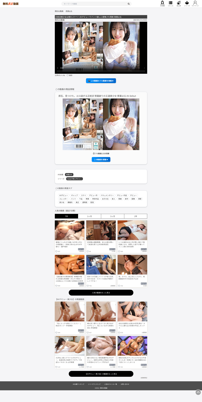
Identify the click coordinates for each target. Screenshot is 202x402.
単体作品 (95, 199)
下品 (80, 199)
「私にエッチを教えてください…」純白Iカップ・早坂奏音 (69, 324)
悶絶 (120, 199)
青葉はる (69, 174)
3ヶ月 (112, 216)
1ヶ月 (89, 216)
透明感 (84, 202)
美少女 (61, 202)
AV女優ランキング (78, 384)
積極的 (70, 202)
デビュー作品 (122, 195)
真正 (77, 202)
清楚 (139, 199)
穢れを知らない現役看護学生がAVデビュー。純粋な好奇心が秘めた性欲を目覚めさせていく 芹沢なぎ (100, 360)
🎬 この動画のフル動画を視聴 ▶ (101, 80)
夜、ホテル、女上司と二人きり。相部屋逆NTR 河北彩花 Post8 (132, 277)
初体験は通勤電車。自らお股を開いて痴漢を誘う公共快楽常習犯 (100, 243)
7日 (66, 216)
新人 (113, 199)
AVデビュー (63, 195)
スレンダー (63, 199)
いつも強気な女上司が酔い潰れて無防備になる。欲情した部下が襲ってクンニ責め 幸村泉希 (132, 244)
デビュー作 (93, 195)
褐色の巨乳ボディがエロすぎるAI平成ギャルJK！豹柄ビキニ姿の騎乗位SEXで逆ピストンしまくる (132, 360)
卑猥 (87, 199)
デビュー (133, 195)
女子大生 (105, 199)
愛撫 (133, 199)
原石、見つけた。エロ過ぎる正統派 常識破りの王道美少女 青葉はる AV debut (97, 95)
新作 (126, 199)
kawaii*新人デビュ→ (74, 179)
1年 (135, 216)
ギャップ (74, 195)
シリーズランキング (94, 384)
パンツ (73, 199)
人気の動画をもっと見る (101, 292)
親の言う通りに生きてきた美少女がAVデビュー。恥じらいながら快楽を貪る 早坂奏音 (100, 325)
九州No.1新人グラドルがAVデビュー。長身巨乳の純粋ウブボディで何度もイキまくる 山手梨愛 (69, 360)
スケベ (83, 195)
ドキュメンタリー (107, 195)
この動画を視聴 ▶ (101, 159)
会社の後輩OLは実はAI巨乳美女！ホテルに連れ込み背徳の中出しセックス (132, 325)
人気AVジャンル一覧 (110, 384)
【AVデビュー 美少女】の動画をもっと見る (101, 374)
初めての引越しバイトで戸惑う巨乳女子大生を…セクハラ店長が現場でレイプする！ (100, 278)
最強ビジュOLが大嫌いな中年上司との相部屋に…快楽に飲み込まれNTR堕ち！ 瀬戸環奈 (69, 244)
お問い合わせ (125, 384)
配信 (92, 202)
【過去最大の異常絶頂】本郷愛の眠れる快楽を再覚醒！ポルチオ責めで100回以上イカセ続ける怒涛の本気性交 (69, 278)
